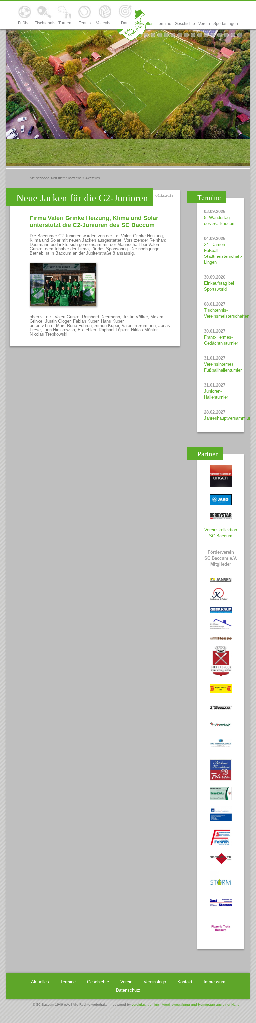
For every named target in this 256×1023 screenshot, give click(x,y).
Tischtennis (45, 23)
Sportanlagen (225, 23)
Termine (164, 23)
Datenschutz (128, 990)
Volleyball (105, 23)
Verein (204, 23)
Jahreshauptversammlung (229, 418)
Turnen (64, 23)
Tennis (85, 23)
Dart (125, 23)
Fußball (25, 23)
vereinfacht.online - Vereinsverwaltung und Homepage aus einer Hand (186, 1004)
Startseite (73, 178)
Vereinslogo (155, 981)
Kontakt (184, 981)
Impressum (214, 981)
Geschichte (185, 23)
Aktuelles (145, 23)
